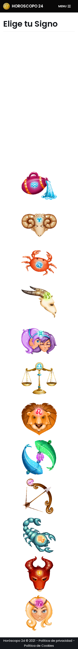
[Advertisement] (39, 98)
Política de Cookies (39, 645)
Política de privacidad (55, 640)
